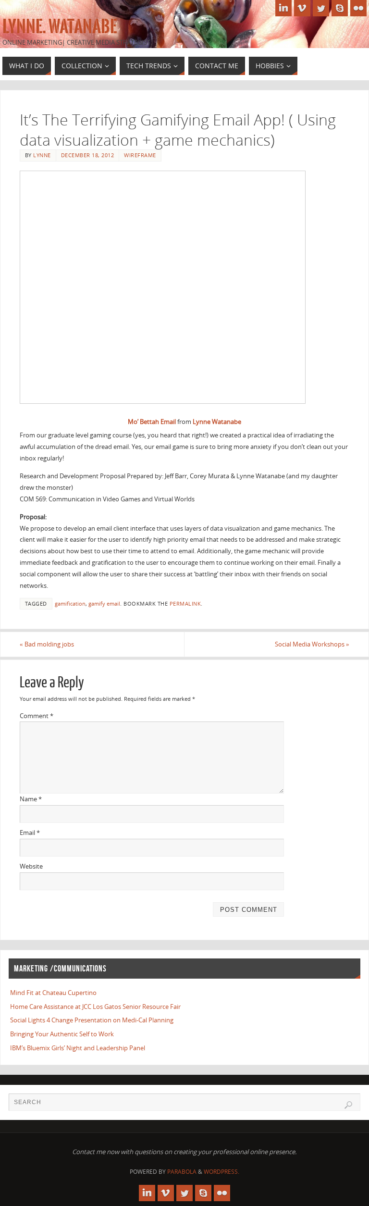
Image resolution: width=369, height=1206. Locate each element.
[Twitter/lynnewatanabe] (321, 8)
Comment (36, 715)
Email (30, 832)
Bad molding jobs (47, 644)
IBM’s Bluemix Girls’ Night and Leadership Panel (77, 1048)
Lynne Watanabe (217, 421)
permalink (185, 603)
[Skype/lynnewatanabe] (340, 8)
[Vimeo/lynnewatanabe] (302, 8)
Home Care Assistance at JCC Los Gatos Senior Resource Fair (95, 1006)
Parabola (182, 1172)
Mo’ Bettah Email (152, 421)
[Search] (348, 1105)
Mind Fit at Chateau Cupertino (53, 992)
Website (31, 866)
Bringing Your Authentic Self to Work (62, 1034)
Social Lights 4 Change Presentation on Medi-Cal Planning (91, 1020)
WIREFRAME (140, 155)
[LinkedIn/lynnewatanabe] (283, 8)
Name (31, 799)
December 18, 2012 (87, 155)
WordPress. (221, 1172)
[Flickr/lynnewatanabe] (358, 8)
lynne (42, 155)
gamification (70, 603)
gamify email (104, 603)
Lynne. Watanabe (59, 27)
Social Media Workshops (312, 644)
